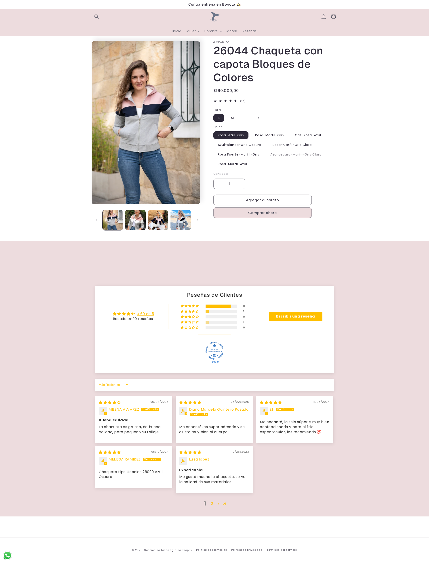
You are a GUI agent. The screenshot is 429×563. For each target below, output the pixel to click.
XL (259, 118)
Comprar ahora (262, 212)
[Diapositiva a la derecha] (197, 220)
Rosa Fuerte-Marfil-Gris (238, 154)
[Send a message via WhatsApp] (7, 555)
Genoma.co (152, 550)
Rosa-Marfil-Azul (232, 164)
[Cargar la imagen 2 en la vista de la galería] (135, 220)
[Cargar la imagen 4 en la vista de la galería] (180, 220)
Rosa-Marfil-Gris (269, 135)
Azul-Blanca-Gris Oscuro (239, 145)
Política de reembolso (211, 550)
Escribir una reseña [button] (295, 316)
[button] (96, 16)
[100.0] (214, 351)
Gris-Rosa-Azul (308, 135)
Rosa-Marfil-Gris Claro (292, 145)
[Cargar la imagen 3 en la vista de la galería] (158, 220)
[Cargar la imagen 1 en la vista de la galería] (113, 220)
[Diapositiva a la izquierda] (96, 220)
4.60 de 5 (145, 313)
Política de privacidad (247, 550)
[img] (110, 402)
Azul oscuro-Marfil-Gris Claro (298, 155)
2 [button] (212, 503)
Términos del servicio (282, 550)
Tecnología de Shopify (176, 550)
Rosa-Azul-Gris (231, 135)
